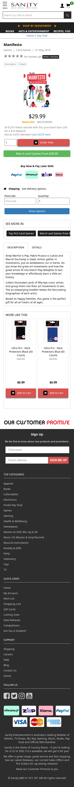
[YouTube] (30, 697)
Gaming (8, 515)
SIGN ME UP (58, 460)
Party (7, 553)
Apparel (8, 483)
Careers (8, 654)
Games (8, 510)
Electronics (10, 499)
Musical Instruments (16, 542)
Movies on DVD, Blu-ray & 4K (21, 532)
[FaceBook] (7, 697)
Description (10, 64)
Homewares (11, 526)
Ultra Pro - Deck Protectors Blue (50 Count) (53, 351)
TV (5, 569)
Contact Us (10, 670)
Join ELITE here (41, 134)
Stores (7, 676)
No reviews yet (33, 56)
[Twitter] (15, 697)
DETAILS (37, 247)
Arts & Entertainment (33, 31)
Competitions (12, 625)
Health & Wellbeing (15, 521)
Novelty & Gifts (12, 548)
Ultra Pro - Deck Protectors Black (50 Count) (21, 351)
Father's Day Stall (37, 35)
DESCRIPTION (15, 247)
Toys (6, 564)
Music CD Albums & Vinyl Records (24, 537)
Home (7, 587)
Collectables (11, 494)
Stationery (10, 559)
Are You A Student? (15, 631)
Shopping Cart (12, 604)
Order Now (45, 142)
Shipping (9, 649)
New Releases (12, 620)
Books (10, 31)
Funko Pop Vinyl (13, 505)
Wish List (9, 598)
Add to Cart (23, 393)
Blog (6, 665)
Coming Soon (12, 614)
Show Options (37, 211)
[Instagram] (22, 697)
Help (6, 659)
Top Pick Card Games (21, 233)
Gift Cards (10, 609)
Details (22, 64)
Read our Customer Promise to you (37, 769)
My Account (11, 593)
